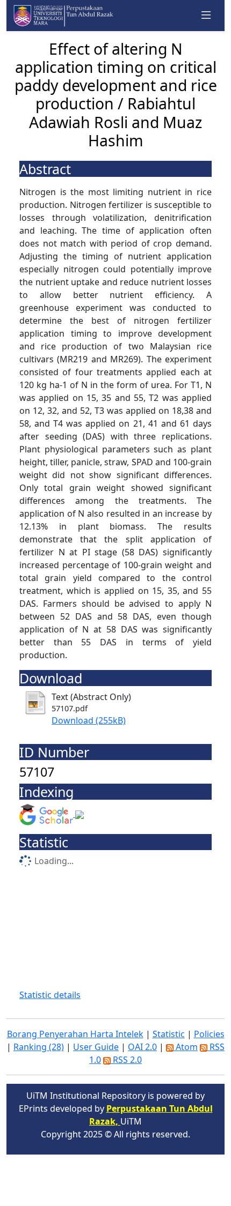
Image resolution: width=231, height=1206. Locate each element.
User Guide (96, 1047)
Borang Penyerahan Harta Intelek (75, 1034)
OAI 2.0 (142, 1047)
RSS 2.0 (126, 1060)
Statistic (169, 1034)
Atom (186, 1047)
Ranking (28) (38, 1047)
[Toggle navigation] (206, 15)
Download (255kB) (89, 720)
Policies (209, 1034)
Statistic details (50, 995)
